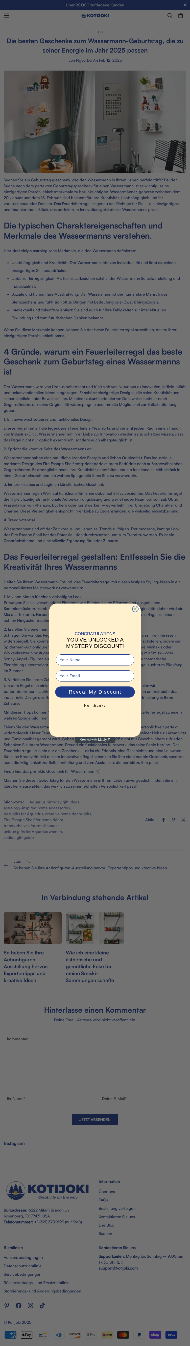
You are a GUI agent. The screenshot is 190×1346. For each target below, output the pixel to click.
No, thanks (95, 705)
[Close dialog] (135, 609)
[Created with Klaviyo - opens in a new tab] (95, 740)
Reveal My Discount (95, 692)
